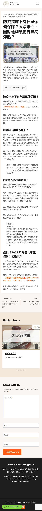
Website (7, 445)
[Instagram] (23, 507)
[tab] (17, 370)
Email (6, 435)
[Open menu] (37, 4)
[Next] (36, 346)
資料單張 (29, 280)
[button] (12, 507)
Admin (8, 357)
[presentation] (21, 337)
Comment (8, 397)
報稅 (23, 472)
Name (6, 426)
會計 (26, 469)
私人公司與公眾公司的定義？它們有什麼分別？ (10, 302)
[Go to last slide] (5, 346)
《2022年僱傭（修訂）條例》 (14, 107)
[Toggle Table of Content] (23, 88)
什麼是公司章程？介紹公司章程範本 (31, 301)
